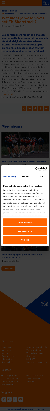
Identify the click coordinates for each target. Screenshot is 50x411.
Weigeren (25, 240)
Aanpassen (23, 231)
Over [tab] (41, 176)
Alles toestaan (25, 222)
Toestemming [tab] (9, 176)
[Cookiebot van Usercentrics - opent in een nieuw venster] (35, 169)
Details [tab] (25, 176)
